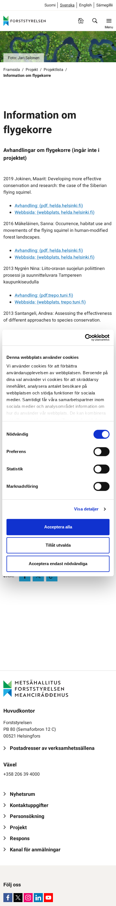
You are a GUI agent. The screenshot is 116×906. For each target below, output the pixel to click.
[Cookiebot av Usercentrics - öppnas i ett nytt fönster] (85, 337)
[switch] (101, 451)
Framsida (11, 70)
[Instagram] (28, 897)
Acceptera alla (58, 526)
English (85, 5)
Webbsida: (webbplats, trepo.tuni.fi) (50, 302)
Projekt (32, 70)
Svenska (67, 5)
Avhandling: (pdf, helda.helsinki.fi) (49, 205)
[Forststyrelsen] (24, 20)
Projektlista (53, 70)
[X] (18, 897)
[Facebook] (7, 897)
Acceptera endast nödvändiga (58, 563)
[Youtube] (48, 897)
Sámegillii (104, 5)
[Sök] (95, 21)
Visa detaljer (86, 509)
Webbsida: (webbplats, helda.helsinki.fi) (55, 212)
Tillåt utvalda (58, 545)
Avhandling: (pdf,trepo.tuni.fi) (44, 295)
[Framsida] (81, 21)
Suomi (49, 5)
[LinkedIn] (38, 897)
